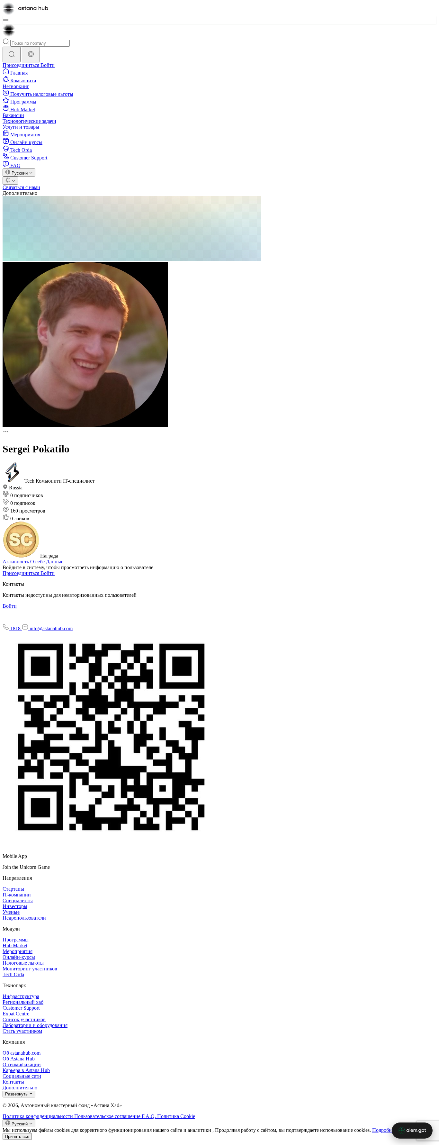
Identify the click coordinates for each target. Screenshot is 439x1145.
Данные (54, 561)
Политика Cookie (176, 1116)
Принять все (17, 1136)
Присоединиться (21, 65)
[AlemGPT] (412, 1130)
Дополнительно (20, 193)
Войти (47, 65)
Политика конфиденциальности (38, 1116)
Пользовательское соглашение (108, 1116)
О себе (38, 561)
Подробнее (384, 1130)
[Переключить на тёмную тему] (10, 181)
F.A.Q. (149, 1116)
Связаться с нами (21, 187)
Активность (16, 561)
